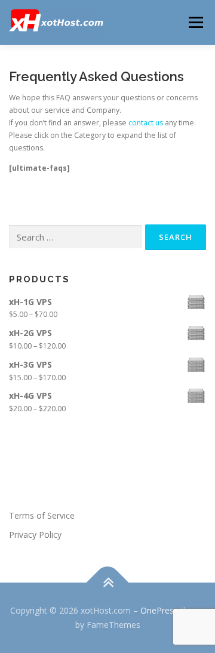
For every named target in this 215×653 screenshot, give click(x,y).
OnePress (159, 610)
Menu (195, 22)
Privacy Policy (35, 534)
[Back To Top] (108, 583)
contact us (145, 123)
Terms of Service (42, 515)
